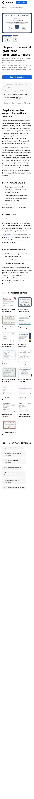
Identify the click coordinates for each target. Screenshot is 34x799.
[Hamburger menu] (31, 2)
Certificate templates (16, 7)
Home (4, 7)
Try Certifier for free (10, 235)
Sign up (27, 103)
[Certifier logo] (7, 2)
